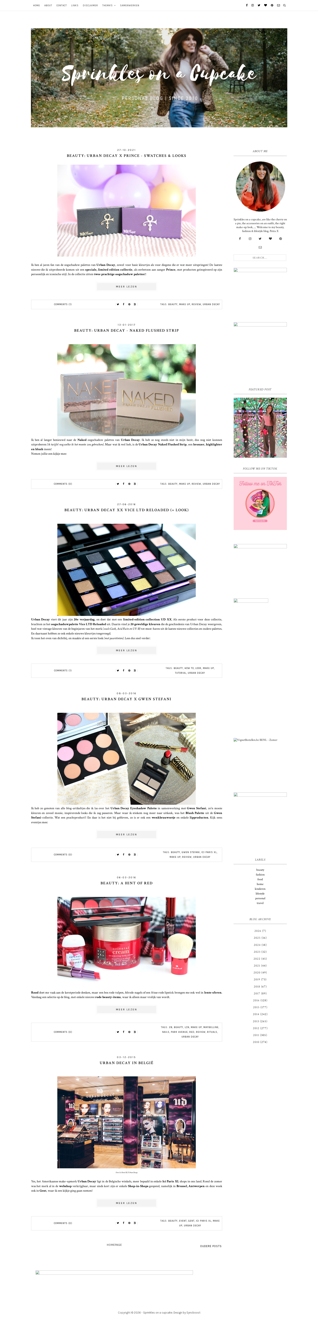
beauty (173, 304)
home (260, 884)
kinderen (260, 889)
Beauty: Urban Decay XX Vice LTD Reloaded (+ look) (126, 510)
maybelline (210, 1027)
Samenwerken (129, 5)
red (191, 1032)
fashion (260, 875)
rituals (212, 1032)
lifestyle (260, 894)
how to (189, 668)
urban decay (211, 304)
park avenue (179, 1032)
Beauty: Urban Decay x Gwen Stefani (127, 699)
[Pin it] (129, 304)
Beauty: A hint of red (127, 883)
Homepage (114, 1244)
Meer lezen (126, 286)
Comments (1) (63, 304)
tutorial (180, 673)
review (196, 304)
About (48, 5)
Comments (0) (63, 484)
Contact (61, 5)
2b (170, 1027)
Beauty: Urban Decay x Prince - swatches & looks (126, 155)
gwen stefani (191, 852)
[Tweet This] (118, 304)
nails (165, 1032)
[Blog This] (135, 304)
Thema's (107, 5)
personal (260, 898)
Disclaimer (90, 5)
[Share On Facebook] (124, 304)
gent (191, 1220)
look (198, 668)
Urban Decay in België (127, 1062)
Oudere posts (211, 1246)
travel (260, 903)
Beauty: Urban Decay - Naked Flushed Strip (126, 330)
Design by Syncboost (186, 1312)
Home (36, 5)
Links (75, 5)
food (260, 879)
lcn (187, 1027)
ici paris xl (209, 852)
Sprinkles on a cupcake (157, 1312)
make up (184, 304)
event (183, 1220)
